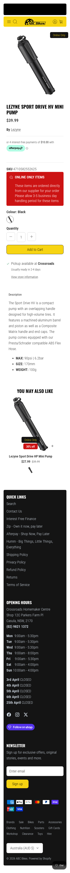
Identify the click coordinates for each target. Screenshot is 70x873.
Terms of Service (18, 585)
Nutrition (25, 828)
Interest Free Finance (21, 519)
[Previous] (9, 9)
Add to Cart (35, 249)
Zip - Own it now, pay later (24, 526)
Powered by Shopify (40, 858)
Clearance (27, 834)
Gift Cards (54, 828)
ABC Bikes (21, 858)
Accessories (55, 822)
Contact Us (14, 511)
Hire (49, 834)
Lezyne (16, 129)
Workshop (12, 834)
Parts (41, 822)
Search (11, 504)
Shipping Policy (17, 554)
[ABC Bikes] (35, 21)
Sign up (17, 784)
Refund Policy (16, 570)
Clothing (11, 828)
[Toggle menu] (9, 22)
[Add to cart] (52, 446)
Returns (11, 577)
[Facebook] (9, 714)
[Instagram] (17, 714)
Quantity (12, 228)
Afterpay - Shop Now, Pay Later (28, 534)
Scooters (39, 828)
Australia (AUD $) (22, 848)
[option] (35, 65)
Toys (40, 834)
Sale (21, 822)
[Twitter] (26, 714)
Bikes (31, 822)
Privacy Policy (15, 562)
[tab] (15, 294)
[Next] (61, 9)
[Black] (10, 219)
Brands (10, 822)
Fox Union (30, 11)
